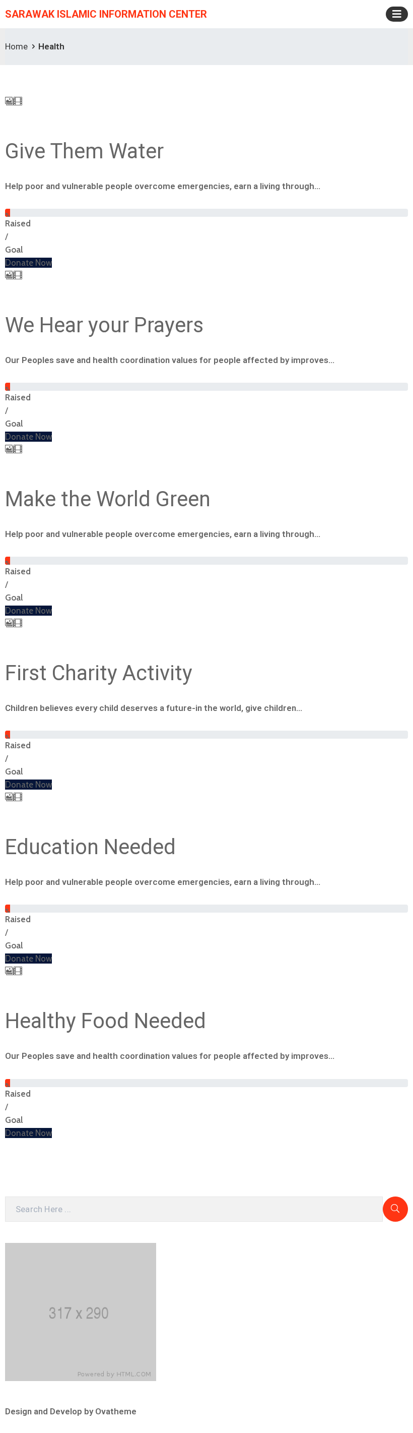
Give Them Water (84, 151)
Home (16, 46)
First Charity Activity (98, 673)
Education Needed (90, 846)
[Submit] (395, 1209)
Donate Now (28, 263)
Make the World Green (108, 499)
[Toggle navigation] (397, 14)
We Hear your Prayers (104, 325)
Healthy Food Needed (105, 1020)
